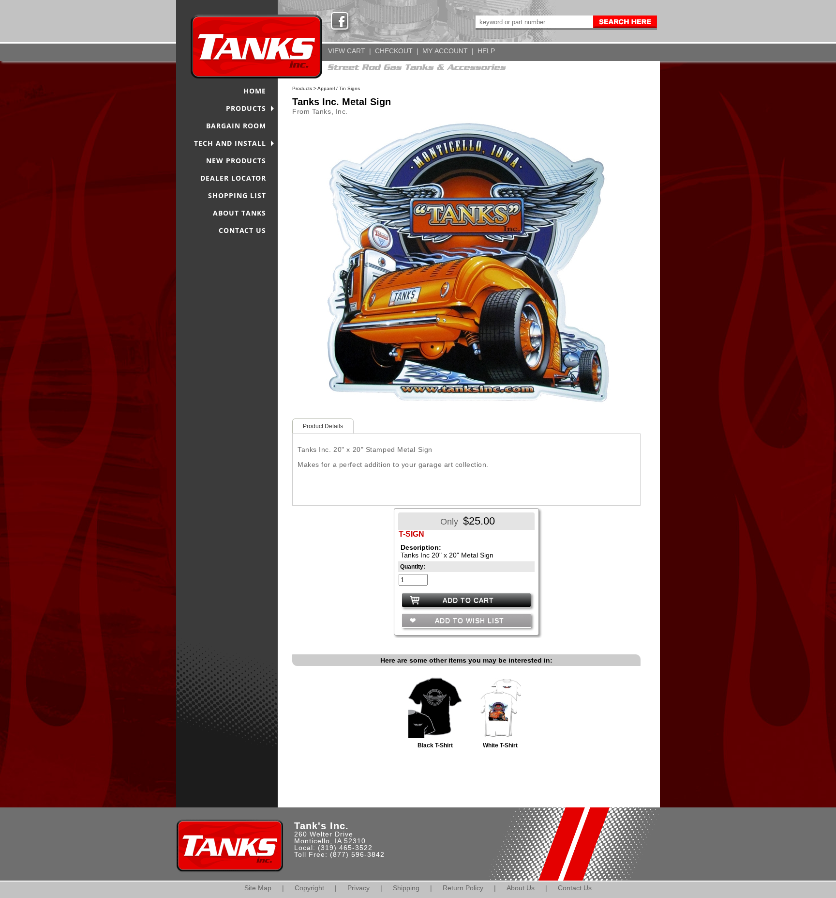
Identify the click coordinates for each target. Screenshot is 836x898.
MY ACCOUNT (445, 51)
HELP (486, 51)
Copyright (309, 888)
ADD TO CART (468, 600)
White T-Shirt (500, 745)
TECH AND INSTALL (230, 143)
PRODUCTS (246, 108)
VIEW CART (346, 51)
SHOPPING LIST (237, 195)
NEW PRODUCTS (236, 160)
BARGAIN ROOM (236, 125)
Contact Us (575, 888)
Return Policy (463, 888)
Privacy (358, 888)
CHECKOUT (394, 51)
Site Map (257, 888)
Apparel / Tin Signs (338, 88)
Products (302, 88)
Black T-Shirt (435, 745)
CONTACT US (242, 230)
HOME (254, 90)
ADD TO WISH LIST (468, 620)
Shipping (406, 888)
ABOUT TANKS (239, 212)
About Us (521, 888)
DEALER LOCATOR (233, 178)
